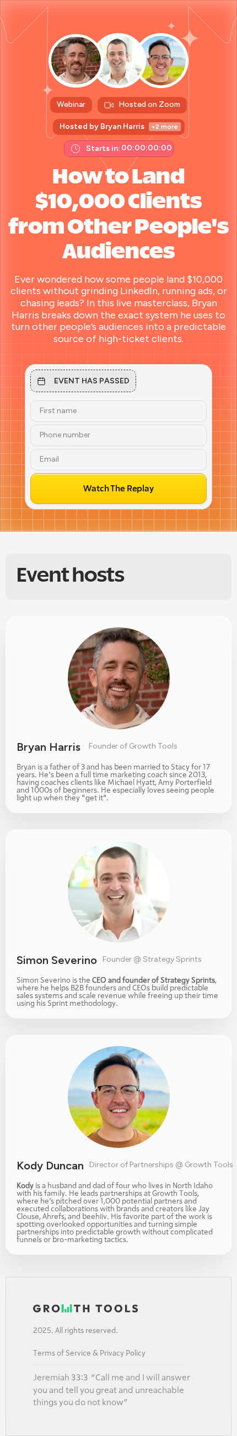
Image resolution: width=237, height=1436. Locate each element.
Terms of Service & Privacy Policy (89, 1353)
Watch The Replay (118, 488)
